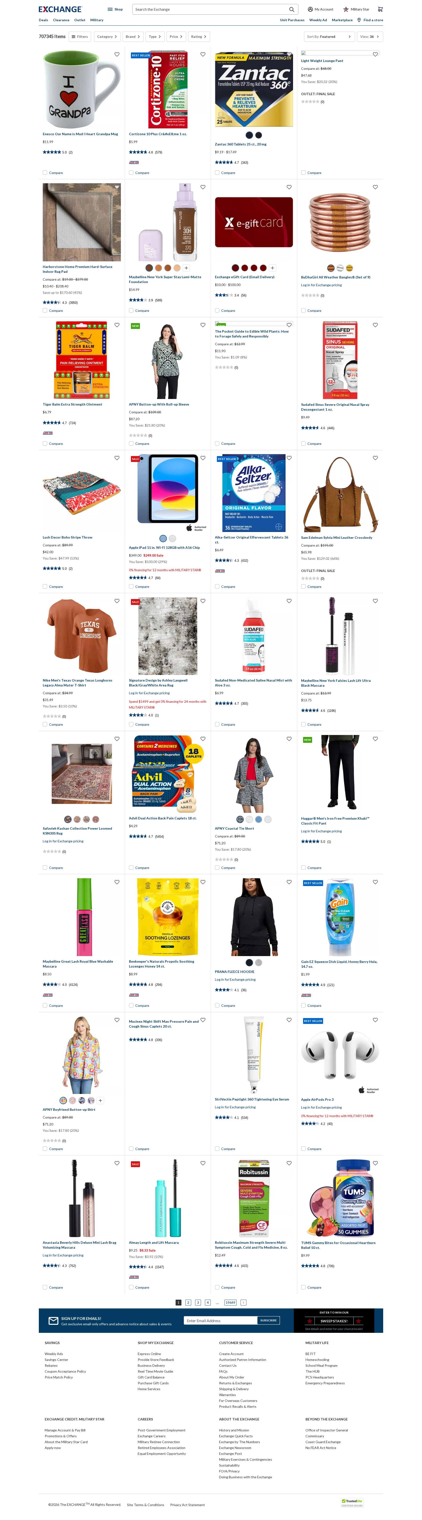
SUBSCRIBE (268, 1320)
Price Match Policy (59, 1377)
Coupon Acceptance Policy (65, 1371)
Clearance (61, 20)
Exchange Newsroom (235, 1448)
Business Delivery (151, 1365)
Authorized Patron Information (242, 1359)
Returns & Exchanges (235, 1383)
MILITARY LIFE (317, 1343)
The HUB (313, 1371)
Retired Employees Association (161, 1448)
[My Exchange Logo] (70, 9)
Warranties (227, 1395)
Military (96, 20)
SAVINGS (52, 1343)
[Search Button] (291, 9)
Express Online (149, 1354)
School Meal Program (322, 1365)
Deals (43, 20)
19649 (230, 1302)
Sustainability (229, 1465)
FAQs (223, 1371)
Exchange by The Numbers (239, 1442)
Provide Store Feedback (156, 1359)
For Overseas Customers (238, 1400)
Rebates (51, 1365)
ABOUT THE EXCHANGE (239, 1419)
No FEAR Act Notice (321, 1448)
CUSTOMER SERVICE (236, 1343)
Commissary (315, 1436)
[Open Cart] (380, 9)
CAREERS (145, 1419)
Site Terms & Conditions (145, 1505)
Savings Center (56, 1359)
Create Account (231, 1354)
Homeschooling (317, 1359)
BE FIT (311, 1354)
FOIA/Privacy (229, 1471)
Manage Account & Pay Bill (65, 1430)
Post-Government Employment (162, 1430)
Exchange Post (230, 1453)
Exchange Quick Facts (236, 1436)
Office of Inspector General (327, 1430)
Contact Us (228, 1365)
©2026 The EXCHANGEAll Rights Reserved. (84, 1504)
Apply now (53, 1448)
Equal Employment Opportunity (162, 1453)
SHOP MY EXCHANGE (156, 1343)
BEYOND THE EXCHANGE (327, 1419)
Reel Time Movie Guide (155, 1371)
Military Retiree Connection (159, 1442)
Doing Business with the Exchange (245, 1477)
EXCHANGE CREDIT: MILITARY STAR (74, 1419)
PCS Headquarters (320, 1377)
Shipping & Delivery (234, 1389)
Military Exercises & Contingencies (245, 1459)
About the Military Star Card (66, 1442)
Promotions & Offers (61, 1436)
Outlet (79, 20)
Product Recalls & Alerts (237, 1406)
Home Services (149, 1389)
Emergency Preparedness (325, 1383)
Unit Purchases (292, 20)
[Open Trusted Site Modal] (352, 1503)
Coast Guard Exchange (323, 1442)
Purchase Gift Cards (153, 1383)
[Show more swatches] (186, 268)
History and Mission (234, 1430)
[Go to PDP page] (82, 90)
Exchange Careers (152, 1436)
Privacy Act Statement (187, 1505)
